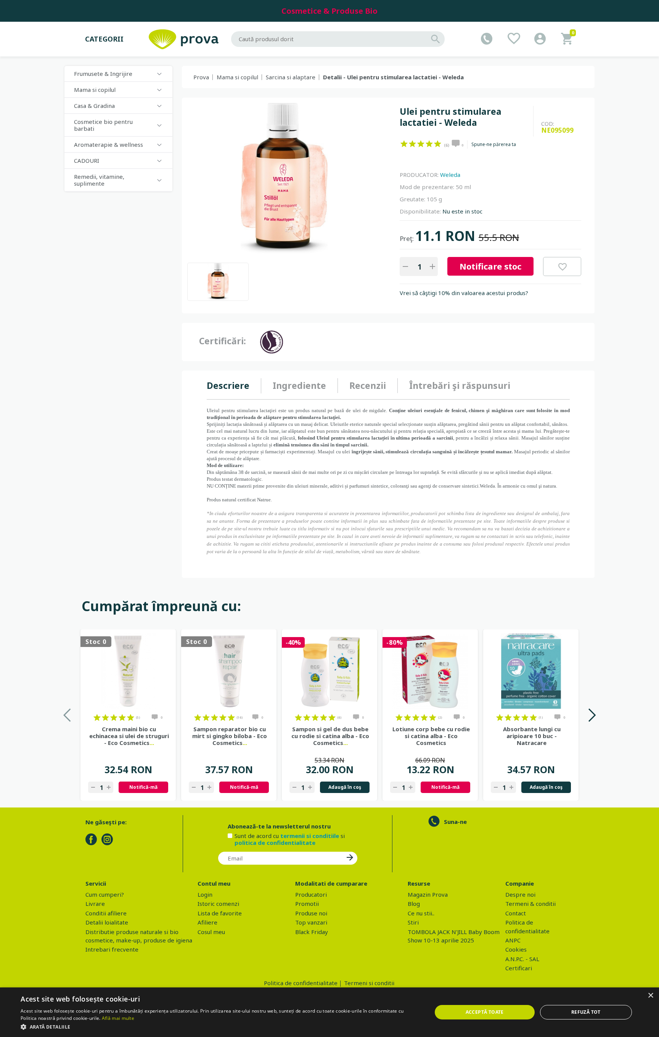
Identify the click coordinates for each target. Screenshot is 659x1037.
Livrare (95, 903)
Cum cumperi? (104, 894)
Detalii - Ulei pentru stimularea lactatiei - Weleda (393, 77)
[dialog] (329, 1012)
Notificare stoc (490, 266)
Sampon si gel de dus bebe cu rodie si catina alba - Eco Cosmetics (330, 736)
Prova (201, 77)
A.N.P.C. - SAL (522, 959)
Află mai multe (118, 1018)
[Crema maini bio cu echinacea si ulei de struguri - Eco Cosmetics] (128, 671)
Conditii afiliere (106, 913)
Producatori (311, 894)
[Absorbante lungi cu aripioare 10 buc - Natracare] (531, 671)
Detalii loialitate (106, 922)
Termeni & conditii (530, 903)
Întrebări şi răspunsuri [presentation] (459, 385)
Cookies (516, 949)
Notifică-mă (143, 787)
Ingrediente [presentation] (299, 385)
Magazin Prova (428, 894)
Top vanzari (311, 922)
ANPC (513, 940)
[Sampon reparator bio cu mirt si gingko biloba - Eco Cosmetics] (228, 671)
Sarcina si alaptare (290, 77)
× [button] (650, 995)
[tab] (234, 385)
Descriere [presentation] (228, 385)
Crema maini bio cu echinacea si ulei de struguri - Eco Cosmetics (129, 736)
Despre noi (520, 894)
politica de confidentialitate (275, 842)
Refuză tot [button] (586, 1012)
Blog (414, 903)
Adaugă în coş (344, 787)
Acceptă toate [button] (485, 1012)
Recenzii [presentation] (367, 385)
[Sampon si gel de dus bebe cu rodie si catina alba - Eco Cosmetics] (329, 671)
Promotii (307, 903)
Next (591, 715)
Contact (515, 913)
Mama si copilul (237, 77)
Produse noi (311, 913)
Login (205, 894)
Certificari (518, 968)
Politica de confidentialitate (301, 983)
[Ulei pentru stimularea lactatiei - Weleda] (218, 282)
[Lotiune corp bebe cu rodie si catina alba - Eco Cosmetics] (430, 671)
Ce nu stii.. (421, 913)
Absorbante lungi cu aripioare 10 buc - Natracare (532, 736)
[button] (220, 1026)
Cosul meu (211, 932)
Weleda (450, 174)
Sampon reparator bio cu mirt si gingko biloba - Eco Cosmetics (229, 736)
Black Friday (311, 932)
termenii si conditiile (309, 836)
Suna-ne (455, 821)
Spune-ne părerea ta (493, 144)
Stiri (413, 922)
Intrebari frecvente (111, 949)
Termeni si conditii (369, 983)
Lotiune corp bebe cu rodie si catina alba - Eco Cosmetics (431, 736)
